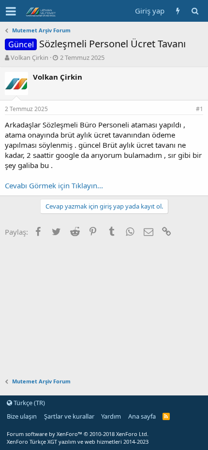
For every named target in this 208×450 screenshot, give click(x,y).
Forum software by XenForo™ (78, 433)
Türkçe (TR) (28, 402)
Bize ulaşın (22, 416)
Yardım (111, 416)
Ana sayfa (142, 416)
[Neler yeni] (177, 11)
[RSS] (166, 416)
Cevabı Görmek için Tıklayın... (54, 185)
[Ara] (194, 11)
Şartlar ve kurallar (69, 416)
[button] (11, 11)
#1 (199, 109)
